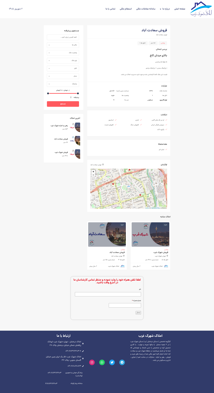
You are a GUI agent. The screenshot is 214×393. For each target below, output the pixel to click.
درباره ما (166, 9)
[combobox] (63, 45)
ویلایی (163, 43)
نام (140, 289)
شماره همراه (136, 301)
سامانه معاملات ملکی (145, 9)
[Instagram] (92, 362)
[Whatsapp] (102, 362)
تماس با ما (110, 9)
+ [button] (93, 171)
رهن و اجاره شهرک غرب (59, 125)
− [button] (93, 175)
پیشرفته (76, 97)
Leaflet (147, 208)
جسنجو (63, 104)
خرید (112, 95)
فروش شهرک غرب (160, 252)
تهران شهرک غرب (160, 256)
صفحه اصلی (179, 9)
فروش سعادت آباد (117, 252)
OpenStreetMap (155, 208)
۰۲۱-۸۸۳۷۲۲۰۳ (54, 372)
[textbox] (63, 45)
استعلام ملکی (126, 9)
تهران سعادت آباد (161, 35)
